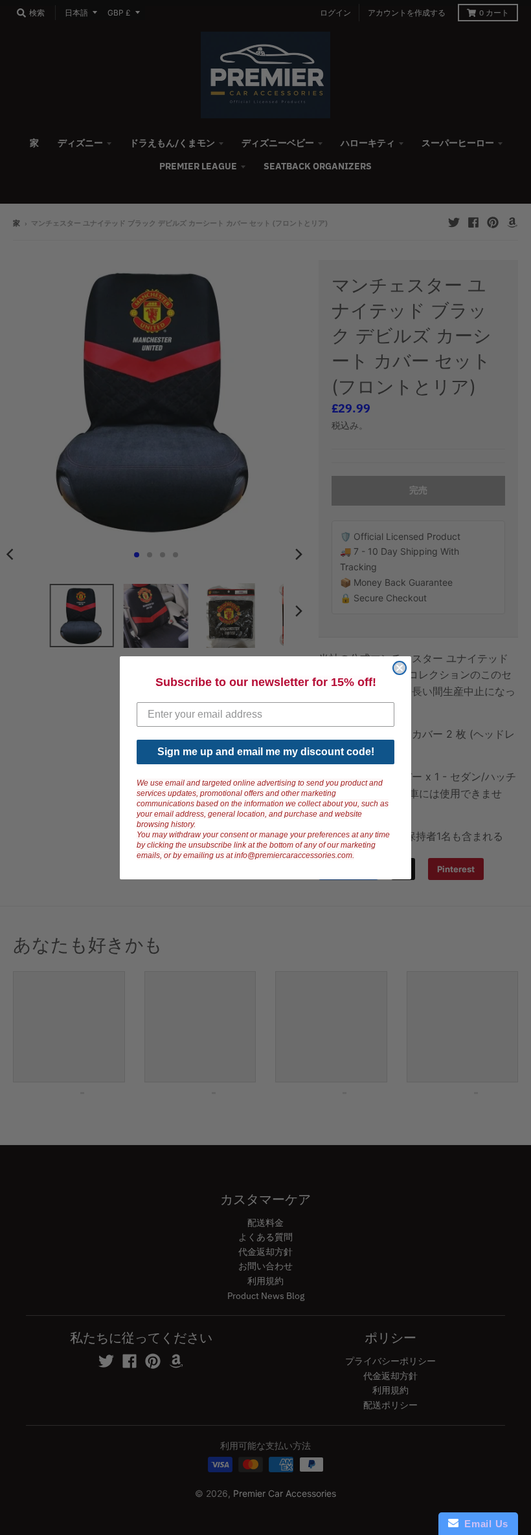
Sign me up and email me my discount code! (265, 751)
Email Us (483, 1523)
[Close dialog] (399, 667)
